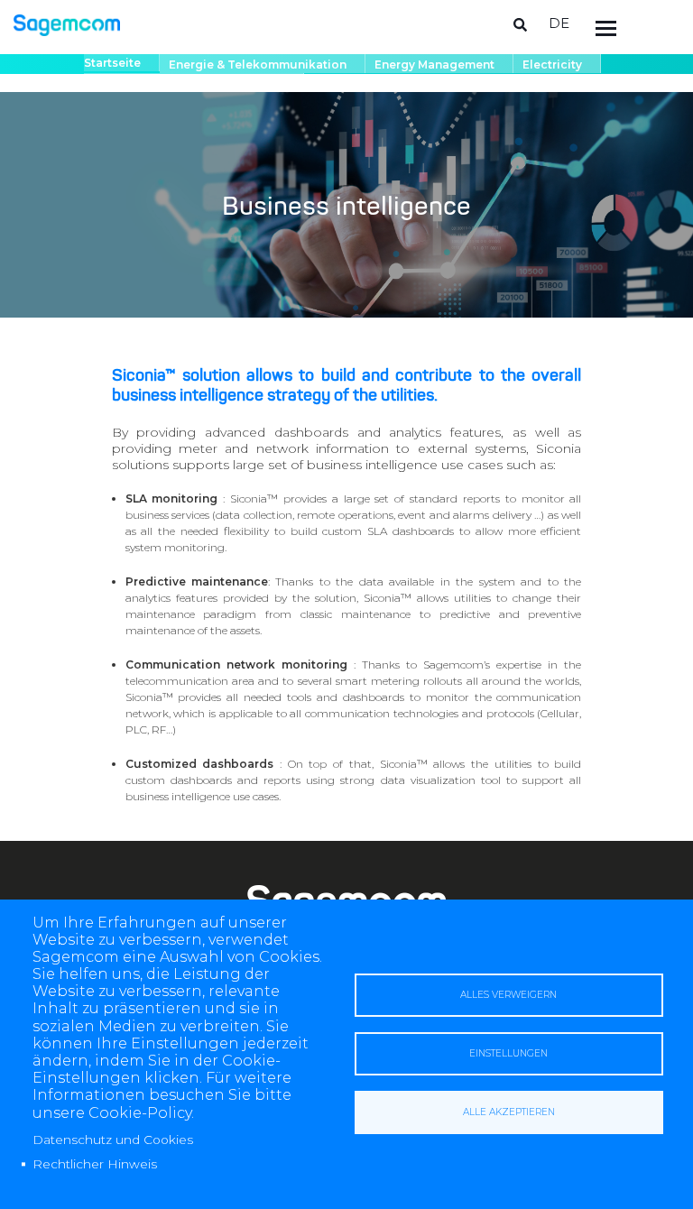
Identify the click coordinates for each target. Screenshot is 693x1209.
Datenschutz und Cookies (112, 1139)
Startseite (112, 62)
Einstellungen (508, 1053)
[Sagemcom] (67, 24)
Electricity (552, 64)
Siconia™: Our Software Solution (189, 83)
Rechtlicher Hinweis (94, 1164)
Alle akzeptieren (509, 1112)
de (559, 23)
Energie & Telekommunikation (257, 64)
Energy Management (434, 64)
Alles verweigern (508, 995)
